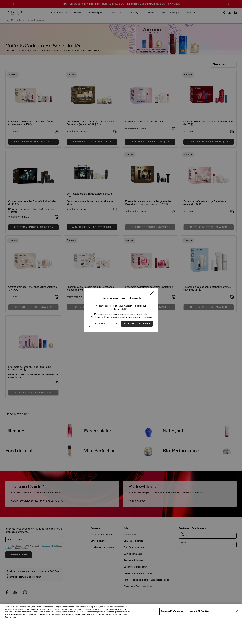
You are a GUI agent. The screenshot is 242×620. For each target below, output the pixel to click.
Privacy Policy (61, 612)
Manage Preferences (172, 611)
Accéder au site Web (136, 323)
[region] (121, 612)
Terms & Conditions (106, 614)
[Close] (236, 611)
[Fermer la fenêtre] (152, 293)
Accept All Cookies (199, 611)
